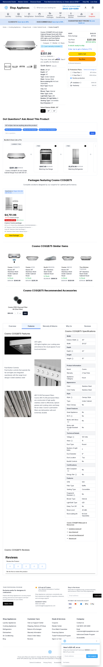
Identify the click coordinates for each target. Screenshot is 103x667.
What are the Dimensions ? (13, 129)
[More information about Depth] (72, 351)
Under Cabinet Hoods (39, 27)
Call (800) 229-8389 (83, 626)
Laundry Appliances (9, 623)
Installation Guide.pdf (75, 529)
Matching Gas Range (46, 169)
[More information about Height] (72, 358)
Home (4, 27)
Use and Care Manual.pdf (76, 535)
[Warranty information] (61, 46)
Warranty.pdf (72, 538)
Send (92, 133)
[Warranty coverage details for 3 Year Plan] (81, 72)
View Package (14, 235)
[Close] (96, 641)
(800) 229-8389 (40, 603)
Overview (12, 326)
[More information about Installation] (80, 82)
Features (31, 326)
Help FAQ (86, 2)
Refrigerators (7, 629)
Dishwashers (7, 632)
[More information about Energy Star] (76, 474)
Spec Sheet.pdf (73, 532)
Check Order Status (34, 635)
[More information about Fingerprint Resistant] (74, 495)
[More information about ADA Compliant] (68, 471)
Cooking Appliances (15, 27)
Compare (46, 43)
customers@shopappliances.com (45, 605)
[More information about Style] (71, 397)
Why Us (69, 326)
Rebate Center (23, 2)
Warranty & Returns (50, 326)
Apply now (8, 603)
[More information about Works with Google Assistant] (68, 429)
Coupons (55, 623)
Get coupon (92, 656)
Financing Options (58, 632)
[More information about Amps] (72, 441)
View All (54, 66)
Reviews (87, 326)
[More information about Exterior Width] (77, 340)
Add (25, 313)
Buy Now (82, 59)
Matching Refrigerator (75, 169)
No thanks (66, 662)
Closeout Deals (35, 2)
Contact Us (80, 623)
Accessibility (81, 638)
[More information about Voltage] (73, 437)
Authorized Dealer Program (86, 634)
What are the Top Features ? (47, 129)
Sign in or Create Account (60, 639)
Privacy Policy (47, 662)
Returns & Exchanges (34, 629)
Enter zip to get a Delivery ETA (80, 49)
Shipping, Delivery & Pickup (36, 626)
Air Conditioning (8, 635)
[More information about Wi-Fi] (71, 416)
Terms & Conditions (35, 662)
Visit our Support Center (35, 623)
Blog (4, 639)
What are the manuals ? (30, 129)
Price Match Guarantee (59, 629)
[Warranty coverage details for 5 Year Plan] (81, 75)
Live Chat (94, 2)
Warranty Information (34, 632)
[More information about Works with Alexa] (68, 422)
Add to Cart (82, 54)
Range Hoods (27, 27)
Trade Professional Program (61, 635)
